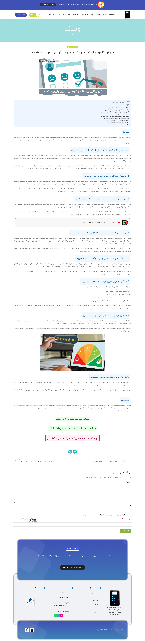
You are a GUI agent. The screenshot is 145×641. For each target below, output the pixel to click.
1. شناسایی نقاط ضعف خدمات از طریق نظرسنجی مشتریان (114, 108)
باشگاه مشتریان (70, 35)
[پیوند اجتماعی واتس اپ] (75, 452)
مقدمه (127, 106)
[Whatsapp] (55, 615)
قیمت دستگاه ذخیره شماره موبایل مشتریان (72, 438)
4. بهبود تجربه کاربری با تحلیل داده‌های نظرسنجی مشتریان (113, 114)
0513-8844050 (65, 597)
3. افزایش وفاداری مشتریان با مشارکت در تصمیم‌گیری (114, 112)
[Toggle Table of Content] (127, 103)
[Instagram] (61, 615)
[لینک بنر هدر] (75, 5)
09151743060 (59, 603)
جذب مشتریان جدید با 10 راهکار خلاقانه (102, 222)
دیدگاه (128, 482)
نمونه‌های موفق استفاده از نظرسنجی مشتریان (117, 120)
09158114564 (60, 611)
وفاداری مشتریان (122, 408)
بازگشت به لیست (72, 460)
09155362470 (58, 606)
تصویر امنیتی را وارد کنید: (20, 519)
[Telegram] (58, 615)
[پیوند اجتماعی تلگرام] (70, 452)
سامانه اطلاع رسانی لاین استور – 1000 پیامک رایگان (72, 428)
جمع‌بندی (126, 125)
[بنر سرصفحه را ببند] (2, 5)
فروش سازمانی (21, 15)
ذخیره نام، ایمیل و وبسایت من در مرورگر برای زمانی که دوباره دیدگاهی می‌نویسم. (105, 515)
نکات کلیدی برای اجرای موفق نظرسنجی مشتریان (116, 118)
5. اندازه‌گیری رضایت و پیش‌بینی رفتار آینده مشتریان (115, 116)
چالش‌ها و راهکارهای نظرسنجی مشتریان (118, 122)
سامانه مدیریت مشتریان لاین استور (72, 419)
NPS (45, 264)
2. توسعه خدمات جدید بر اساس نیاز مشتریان (117, 110)
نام (130, 506)
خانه (77, 35)
